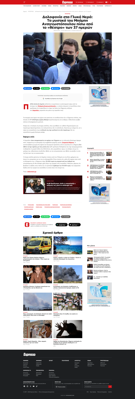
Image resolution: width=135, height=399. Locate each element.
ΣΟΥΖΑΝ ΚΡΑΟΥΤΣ (67, 207)
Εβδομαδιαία (90, 364)
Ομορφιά (77, 362)
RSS (37, 375)
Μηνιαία (89, 365)
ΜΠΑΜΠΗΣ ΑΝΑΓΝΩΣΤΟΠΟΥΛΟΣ (52, 207)
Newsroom (67, 30)
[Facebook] (24, 386)
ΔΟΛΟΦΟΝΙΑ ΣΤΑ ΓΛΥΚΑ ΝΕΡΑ (43, 204)
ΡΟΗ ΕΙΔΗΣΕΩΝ (27, 5)
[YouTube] (33, 386)
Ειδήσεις (25, 360)
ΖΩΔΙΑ (80, 5)
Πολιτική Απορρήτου (102, 391)
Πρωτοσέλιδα (104, 360)
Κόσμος (25, 365)
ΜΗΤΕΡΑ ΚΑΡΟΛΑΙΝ (29, 207)
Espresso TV (27, 370)
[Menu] (24, 2)
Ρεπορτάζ (25, 362)
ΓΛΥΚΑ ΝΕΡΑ (31, 204)
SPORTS (75, 5)
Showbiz (38, 360)
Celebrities (38, 362)
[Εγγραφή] (110, 386)
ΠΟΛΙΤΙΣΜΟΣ (100, 5)
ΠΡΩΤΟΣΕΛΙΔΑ (87, 5)
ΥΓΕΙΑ (93, 5)
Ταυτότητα (51, 372)
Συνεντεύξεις (26, 374)
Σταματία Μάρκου (68, 142)
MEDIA (49, 5)
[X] (30, 386)
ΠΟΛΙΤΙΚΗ (62, 5)
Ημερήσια (89, 362)
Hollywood (38, 364)
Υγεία (76, 364)
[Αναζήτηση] (110, 2)
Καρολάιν (36, 110)
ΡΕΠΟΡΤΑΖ (55, 5)
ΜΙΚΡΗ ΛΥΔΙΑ (39, 207)
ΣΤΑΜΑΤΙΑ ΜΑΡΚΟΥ (29, 209)
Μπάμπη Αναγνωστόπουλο (47, 106)
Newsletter (38, 374)
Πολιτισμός (65, 360)
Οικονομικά (103, 364)
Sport (51, 360)
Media (37, 365)
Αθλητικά (102, 362)
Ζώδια (89, 360)
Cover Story (26, 367)
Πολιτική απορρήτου (54, 377)
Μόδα (76, 367)
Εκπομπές (25, 372)
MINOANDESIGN (70, 395)
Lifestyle (77, 360)
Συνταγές (77, 365)
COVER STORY (36, 5)
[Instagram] (27, 386)
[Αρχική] (29, 354)
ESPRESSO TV (108, 5)
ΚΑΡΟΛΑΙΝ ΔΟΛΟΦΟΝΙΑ (66, 204)
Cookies (110, 391)
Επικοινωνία (52, 374)
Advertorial (39, 372)
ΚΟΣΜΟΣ (69, 5)
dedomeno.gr (31, 171)
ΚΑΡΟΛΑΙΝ (55, 204)
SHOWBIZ (44, 5)
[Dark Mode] (106, 2)
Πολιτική (25, 364)
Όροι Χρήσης (52, 375)
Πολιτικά (102, 365)
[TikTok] (37, 386)
